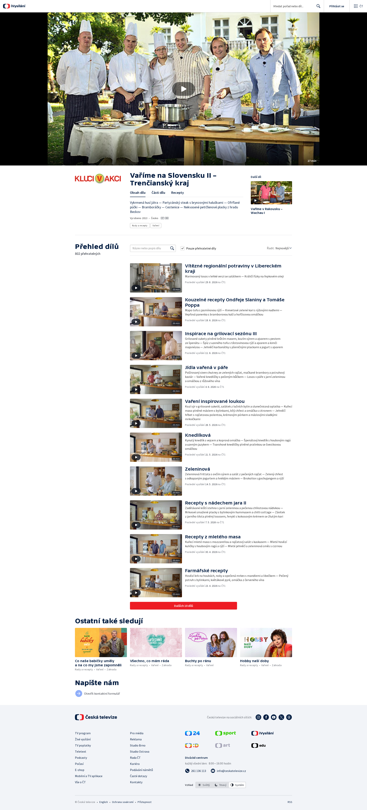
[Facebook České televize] (266, 717)
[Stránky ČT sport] (225, 734)
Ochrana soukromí (122, 802)
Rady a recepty (140, 225)
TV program (83, 733)
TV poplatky (83, 745)
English (103, 802)
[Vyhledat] (172, 248)
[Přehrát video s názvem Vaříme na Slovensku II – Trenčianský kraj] (183, 89)
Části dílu (158, 192)
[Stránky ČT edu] (258, 747)
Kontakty (136, 782)
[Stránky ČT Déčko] (192, 747)
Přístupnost (144, 802)
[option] (204, 785)
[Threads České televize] (289, 717)
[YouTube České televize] (274, 717)
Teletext (80, 751)
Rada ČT (135, 757)
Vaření (156, 225)
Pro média (136, 733)
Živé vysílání (83, 739)
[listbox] (220, 785)
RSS (290, 802)
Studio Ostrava (139, 751)
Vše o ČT (80, 782)
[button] (183, 88)
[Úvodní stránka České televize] (96, 717)
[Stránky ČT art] (222, 747)
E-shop (79, 770)
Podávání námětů (141, 770)
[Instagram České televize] (258, 717)
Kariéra (135, 764)
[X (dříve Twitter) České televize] (281, 717)
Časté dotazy (138, 776)
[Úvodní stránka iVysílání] (17, 6)
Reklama (136, 739)
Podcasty (81, 757)
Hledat (318, 6)
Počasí (79, 764)
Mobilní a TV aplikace (88, 776)
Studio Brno (137, 745)
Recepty (177, 192)
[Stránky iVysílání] (262, 734)
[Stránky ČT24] (192, 734)
